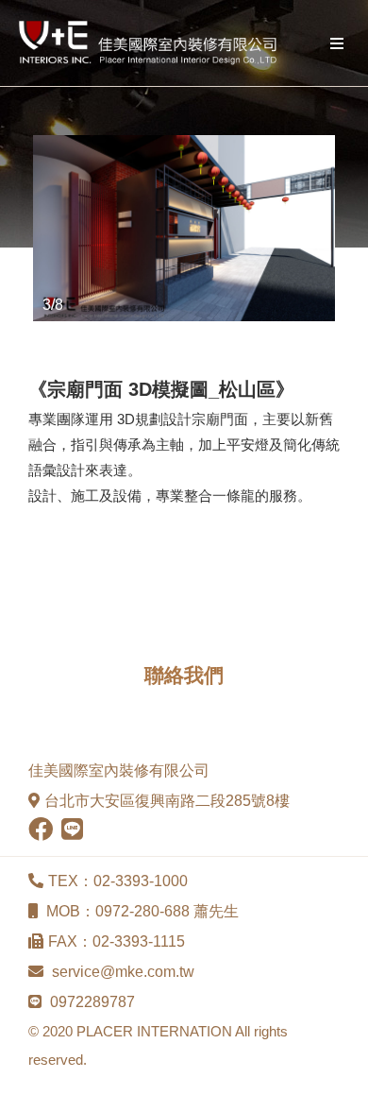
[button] (50, 229)
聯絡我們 (184, 675)
